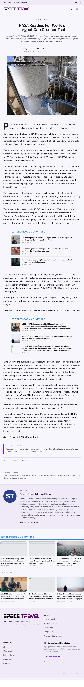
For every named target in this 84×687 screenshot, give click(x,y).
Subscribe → (53, 657)
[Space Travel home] (17, 9)
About (5, 647)
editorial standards (9, 478)
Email (24, 461)
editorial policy (29, 518)
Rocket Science (50, 624)
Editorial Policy (9, 655)
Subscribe (76, 2)
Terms (71, 674)
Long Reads (49, 632)
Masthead (7, 651)
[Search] (71, 9)
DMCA (78, 674)
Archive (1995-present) (53, 636)
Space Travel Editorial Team (36, 49)
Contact (6, 664)
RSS (57, 662)
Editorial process (55, 49)
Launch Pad (48, 628)
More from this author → (31, 522)
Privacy (63, 674)
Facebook (16, 461)
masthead (22, 478)
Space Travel (49, 619)
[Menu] (77, 9)
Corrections (8, 659)
